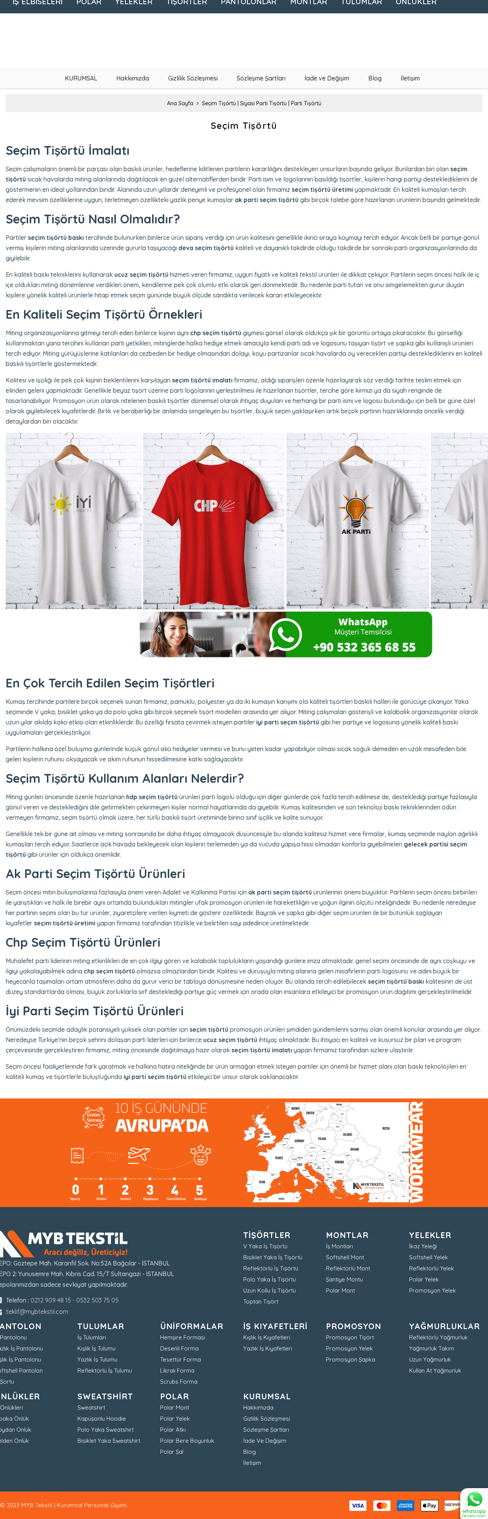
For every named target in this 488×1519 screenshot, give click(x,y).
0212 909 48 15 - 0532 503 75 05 (74, 1300)
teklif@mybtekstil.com (37, 1311)
